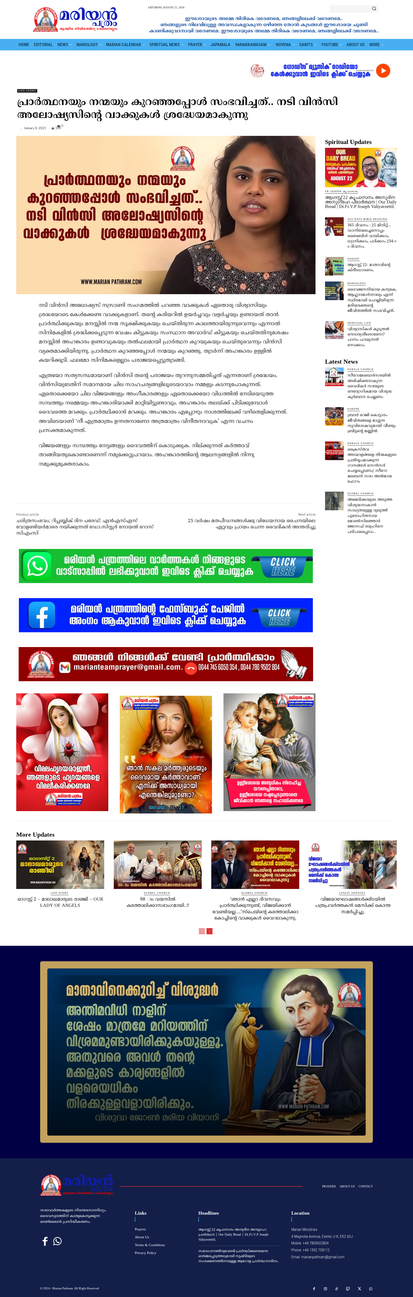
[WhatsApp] (392, 129)
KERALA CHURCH (361, 369)
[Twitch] (348, 1289)
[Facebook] (359, 129)
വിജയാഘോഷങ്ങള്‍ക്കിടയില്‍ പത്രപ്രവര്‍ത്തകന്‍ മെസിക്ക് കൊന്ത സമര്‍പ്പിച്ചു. (353, 906)
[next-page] (209, 931)
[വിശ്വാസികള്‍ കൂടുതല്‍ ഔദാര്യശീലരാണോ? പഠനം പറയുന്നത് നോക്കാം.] (334, 330)
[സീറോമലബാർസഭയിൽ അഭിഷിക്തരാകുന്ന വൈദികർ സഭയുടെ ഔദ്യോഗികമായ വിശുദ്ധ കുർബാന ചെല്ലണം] (334, 376)
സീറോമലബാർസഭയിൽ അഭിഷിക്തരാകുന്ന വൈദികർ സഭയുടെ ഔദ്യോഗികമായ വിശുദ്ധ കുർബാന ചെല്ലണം (370, 386)
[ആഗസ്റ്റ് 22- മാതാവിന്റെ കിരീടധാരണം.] (334, 266)
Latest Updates (352, 893)
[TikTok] (336, 1289)
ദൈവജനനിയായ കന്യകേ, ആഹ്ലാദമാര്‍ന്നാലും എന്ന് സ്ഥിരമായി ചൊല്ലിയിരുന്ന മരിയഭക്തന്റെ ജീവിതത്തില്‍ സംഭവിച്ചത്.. (372, 300)
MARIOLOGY (357, 283)
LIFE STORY (27, 91)
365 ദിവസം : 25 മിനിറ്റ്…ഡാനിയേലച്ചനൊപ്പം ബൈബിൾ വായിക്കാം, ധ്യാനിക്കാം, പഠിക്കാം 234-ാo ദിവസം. (372, 236)
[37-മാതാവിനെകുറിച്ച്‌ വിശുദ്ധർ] (206, 1052)
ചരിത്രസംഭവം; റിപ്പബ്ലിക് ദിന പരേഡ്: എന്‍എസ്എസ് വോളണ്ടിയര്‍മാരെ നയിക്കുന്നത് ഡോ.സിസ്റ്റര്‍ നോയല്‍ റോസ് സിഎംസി (84, 527)
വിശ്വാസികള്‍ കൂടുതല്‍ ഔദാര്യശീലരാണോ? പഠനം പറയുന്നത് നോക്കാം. (368, 337)
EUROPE (354, 409)
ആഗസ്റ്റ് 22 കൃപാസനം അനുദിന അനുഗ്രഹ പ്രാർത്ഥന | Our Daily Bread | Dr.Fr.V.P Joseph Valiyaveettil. (361, 202)
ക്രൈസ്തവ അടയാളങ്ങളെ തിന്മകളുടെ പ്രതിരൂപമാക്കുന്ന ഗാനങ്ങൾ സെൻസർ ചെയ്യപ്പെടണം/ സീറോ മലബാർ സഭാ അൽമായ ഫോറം (372, 465)
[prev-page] (202, 931)
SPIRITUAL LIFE (359, 323)
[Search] (374, 9)
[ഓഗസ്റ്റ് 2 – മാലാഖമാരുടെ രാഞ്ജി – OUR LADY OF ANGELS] (60, 864)
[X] (370, 129)
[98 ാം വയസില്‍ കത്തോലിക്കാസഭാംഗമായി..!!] (158, 864)
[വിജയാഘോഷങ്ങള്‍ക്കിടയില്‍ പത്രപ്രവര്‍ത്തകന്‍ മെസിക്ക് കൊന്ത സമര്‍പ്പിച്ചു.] (353, 864)
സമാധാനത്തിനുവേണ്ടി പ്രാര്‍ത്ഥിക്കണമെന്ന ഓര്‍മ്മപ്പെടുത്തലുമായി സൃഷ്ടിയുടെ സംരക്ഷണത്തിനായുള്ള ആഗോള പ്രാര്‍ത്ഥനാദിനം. (238, 1256)
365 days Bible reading (367, 219)
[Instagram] (325, 1289)
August (354, 259)
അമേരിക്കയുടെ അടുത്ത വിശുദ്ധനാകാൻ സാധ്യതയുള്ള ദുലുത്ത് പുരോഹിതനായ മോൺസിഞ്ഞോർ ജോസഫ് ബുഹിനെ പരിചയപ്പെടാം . (370, 515)
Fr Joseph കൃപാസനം (341, 191)
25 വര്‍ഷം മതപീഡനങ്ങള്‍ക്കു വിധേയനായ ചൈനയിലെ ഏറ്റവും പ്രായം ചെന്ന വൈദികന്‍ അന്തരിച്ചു (251, 524)
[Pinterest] (381, 129)
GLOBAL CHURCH (361, 493)
